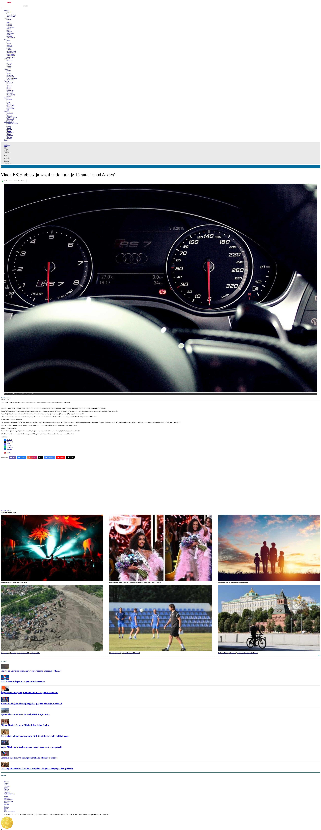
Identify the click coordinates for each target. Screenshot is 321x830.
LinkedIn (9, 449)
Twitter (6, 808)
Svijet (5, 155)
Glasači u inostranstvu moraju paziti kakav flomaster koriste (29, 758)
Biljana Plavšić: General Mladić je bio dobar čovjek (25, 725)
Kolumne (6, 161)
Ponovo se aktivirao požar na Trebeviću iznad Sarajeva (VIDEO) (31, 671)
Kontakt (6, 796)
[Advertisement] (51, 473)
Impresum (6, 804)
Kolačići (6, 802)
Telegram (9, 445)
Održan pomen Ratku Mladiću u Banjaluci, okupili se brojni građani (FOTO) (37, 768)
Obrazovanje (7, 152)
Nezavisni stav (8, 163)
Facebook (9, 440)
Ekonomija (7, 58)
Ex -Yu (6, 154)
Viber (8, 443)
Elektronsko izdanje (9, 811)
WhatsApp (10, 447)
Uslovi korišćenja (8, 801)
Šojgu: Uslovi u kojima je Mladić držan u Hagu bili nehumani (29, 692)
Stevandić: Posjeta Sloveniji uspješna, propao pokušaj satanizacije (31, 703)
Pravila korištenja (8, 799)
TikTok (71, 457)
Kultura (6, 69)
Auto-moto (7, 111)
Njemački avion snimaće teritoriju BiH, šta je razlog (25, 714)
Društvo (6, 151)
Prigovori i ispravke (6, 510)
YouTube (62, 457)
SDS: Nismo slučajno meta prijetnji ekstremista (23, 681)
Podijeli (5, 436)
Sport (5, 39)
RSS (5, 810)
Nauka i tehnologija (9, 122)
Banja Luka (7, 158)
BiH (5, 148)
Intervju (6, 160)
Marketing (6, 798)
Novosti (6, 18)
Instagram (33, 457)
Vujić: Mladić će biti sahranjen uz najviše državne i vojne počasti (31, 747)
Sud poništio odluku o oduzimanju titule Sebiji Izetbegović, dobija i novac (35, 736)
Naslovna (6, 10)
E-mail (8, 452)
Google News (51, 457)
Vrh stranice (5, 779)
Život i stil (6, 81)
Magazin (6, 98)
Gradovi (6, 149)
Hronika (6, 157)
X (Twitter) (10, 441)
